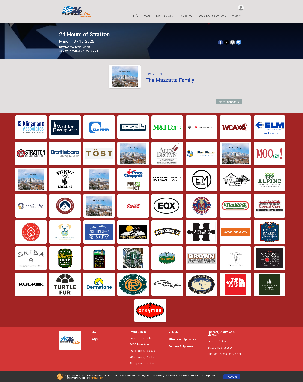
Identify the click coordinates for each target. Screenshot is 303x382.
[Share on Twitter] (226, 42)
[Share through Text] (238, 42)
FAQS (147, 15)
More (235, 15)
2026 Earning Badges (142, 350)
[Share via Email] (232, 42)
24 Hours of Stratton (84, 34)
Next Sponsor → (229, 101)
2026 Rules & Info (140, 344)
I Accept (231, 376)
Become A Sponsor (181, 346)
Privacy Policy (97, 378)
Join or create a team (142, 338)
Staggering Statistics (220, 347)
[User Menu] (241, 8)
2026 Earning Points (142, 357)
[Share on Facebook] (220, 42)
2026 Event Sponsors (212, 15)
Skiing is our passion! (142, 363)
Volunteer (187, 15)
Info (135, 15)
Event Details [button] (164, 15)
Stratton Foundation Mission (225, 354)
